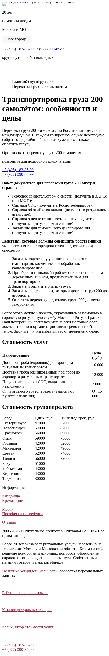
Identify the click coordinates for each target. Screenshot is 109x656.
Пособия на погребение (22, 514)
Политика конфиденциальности (30, 571)
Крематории (12, 500)
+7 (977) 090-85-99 (49, 49)
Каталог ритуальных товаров (27, 610)
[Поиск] (4, 76)
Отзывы (9, 522)
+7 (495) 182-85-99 (18, 49)
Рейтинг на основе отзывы (25, 593)
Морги (8, 509)
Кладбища (11, 496)
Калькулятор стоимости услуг (28, 627)
